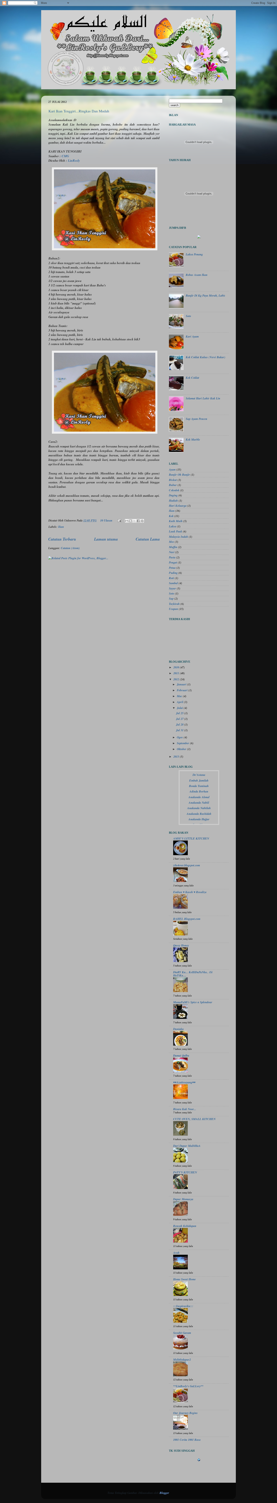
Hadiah (173, 500)
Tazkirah (174, 604)
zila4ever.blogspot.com (186, 865)
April (180, 702)
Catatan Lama (148, 539)
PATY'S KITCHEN (185, 1172)
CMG (65, 156)
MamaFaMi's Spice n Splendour (192, 1002)
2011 (176, 673)
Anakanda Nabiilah (199, 808)
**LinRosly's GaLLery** (188, 1386)
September (183, 743)
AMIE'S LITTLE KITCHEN (191, 838)
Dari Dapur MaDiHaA (187, 1146)
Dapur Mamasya (183, 1199)
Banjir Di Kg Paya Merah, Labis (205, 295)
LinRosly (74, 160)
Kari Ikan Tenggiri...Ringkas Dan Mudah (78, 111)
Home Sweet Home (184, 1279)
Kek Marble (193, 439)
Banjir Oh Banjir (179, 474)
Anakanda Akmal (198, 797)
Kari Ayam (192, 336)
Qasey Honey (181, 945)
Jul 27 (180, 719)
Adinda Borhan (198, 791)
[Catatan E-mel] (119, 520)
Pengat (173, 562)
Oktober (182, 749)
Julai (180, 708)
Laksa (172, 526)
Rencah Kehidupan (184, 1226)
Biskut (173, 480)
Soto (188, 316)
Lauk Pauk (175, 531)
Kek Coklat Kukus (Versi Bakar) (205, 357)
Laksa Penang (194, 254)
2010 (176, 667)
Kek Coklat (192, 377)
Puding (173, 573)
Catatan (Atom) (70, 548)
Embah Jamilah (198, 780)
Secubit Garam (182, 1333)
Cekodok (174, 490)
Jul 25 (180, 713)
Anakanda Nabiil (199, 802)
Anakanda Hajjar (198, 819)
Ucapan (173, 609)
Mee (171, 542)
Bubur (173, 485)
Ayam (172, 469)
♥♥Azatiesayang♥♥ (184, 1082)
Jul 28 (180, 724)
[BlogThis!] (131, 521)
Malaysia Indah (178, 536)
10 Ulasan (106, 520)
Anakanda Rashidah (199, 814)
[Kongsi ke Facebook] (138, 521)
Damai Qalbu (181, 1055)
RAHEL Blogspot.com (186, 919)
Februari (182, 690)
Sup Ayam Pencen (196, 419)
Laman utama (106, 539)
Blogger (164, 1493)
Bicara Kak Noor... (184, 1109)
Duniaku (178, 1029)
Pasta (172, 557)
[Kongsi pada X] (134, 521)
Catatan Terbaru (62, 539)
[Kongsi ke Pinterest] (142, 521)
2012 (176, 679)
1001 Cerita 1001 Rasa (187, 1439)
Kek (171, 516)
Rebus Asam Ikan (196, 275)
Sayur (172, 588)
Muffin (173, 547)
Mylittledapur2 (182, 1359)
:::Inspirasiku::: (183, 1306)
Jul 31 (180, 730)
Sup (171, 598)
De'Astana (199, 775)
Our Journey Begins (185, 1413)
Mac (180, 696)
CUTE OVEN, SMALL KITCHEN (194, 1119)
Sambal (173, 583)
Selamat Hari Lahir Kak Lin (203, 398)
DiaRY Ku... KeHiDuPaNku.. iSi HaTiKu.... (193, 973)
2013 (176, 756)
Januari (182, 684)
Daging (173, 495)
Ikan (61, 527)
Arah (176, 1252)
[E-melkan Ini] (127, 521)
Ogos (180, 737)
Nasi (171, 552)
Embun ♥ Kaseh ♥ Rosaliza (189, 892)
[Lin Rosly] (199, 237)
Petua (172, 568)
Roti (171, 578)
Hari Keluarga (178, 505)
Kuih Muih (176, 521)
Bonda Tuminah (199, 786)
